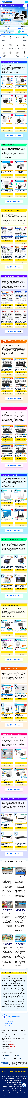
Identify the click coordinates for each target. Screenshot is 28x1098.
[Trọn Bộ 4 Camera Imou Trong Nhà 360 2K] (21, 231)
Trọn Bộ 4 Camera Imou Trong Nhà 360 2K (19, 238)
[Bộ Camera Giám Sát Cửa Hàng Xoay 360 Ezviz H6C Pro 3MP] (7, 250)
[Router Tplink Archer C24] (7, 494)
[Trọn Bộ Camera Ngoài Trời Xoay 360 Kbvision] (7, 363)
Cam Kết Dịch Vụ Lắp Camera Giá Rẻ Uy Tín (14, 972)
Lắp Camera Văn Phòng (7, 1086)
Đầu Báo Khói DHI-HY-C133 (6, 649)
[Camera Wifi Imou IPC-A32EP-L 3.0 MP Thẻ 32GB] (7, 80)
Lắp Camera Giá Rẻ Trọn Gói (10, 62)
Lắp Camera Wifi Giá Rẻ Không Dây (14, 1088)
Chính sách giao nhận (8, 1023)
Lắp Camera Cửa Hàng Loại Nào (13, 1084)
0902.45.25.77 (7, 28)
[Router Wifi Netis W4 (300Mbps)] (7, 513)
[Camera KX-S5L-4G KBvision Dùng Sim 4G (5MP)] (21, 184)
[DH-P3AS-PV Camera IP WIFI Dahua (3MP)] (7, 689)
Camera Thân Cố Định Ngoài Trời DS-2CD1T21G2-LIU (7, 761)
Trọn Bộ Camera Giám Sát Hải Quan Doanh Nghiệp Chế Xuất (7, 437)
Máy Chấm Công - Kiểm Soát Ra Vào (12, 539)
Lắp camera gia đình (18, 1080)
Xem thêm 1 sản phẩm (13, 267)
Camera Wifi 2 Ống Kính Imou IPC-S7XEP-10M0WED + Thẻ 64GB (20, 107)
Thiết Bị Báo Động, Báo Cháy (10, 605)
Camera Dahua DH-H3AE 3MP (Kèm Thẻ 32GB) (6, 126)
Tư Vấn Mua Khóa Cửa (20, 1092)
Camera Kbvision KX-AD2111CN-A (19, 780)
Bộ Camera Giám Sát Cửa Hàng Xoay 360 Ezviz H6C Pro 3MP (6, 257)
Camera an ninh (8, 1080)
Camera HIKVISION (21, 1078)
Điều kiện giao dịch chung (9, 1028)
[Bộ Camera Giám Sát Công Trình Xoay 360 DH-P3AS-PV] (21, 315)
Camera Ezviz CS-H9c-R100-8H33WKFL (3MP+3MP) (20, 696)
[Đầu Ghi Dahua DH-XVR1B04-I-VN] (7, 818)
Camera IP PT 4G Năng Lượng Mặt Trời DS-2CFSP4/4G (19, 172)
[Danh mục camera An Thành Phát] (25, 5)
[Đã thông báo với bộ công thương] (4, 1063)
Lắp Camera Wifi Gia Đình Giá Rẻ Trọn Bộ (6, 238)
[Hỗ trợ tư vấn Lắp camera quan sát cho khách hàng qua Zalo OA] (24, 1085)
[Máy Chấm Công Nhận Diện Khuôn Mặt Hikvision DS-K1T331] (7, 560)
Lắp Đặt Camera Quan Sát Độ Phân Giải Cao (13, 341)
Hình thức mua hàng (8, 1021)
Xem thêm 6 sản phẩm (13, 201)
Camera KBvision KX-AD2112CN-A (5, 780)
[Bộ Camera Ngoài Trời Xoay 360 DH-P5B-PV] (7, 296)
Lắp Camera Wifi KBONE (8, 1092)
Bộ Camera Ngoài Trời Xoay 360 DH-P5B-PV (7, 303)
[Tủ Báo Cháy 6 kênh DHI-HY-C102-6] (21, 624)
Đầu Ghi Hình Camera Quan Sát (11, 799)
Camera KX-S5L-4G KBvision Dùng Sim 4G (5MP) (20, 191)
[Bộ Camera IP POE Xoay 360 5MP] (21, 363)
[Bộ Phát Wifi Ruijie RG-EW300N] (21, 513)
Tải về (22, 31)
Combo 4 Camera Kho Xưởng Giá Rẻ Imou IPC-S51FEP (19, 303)
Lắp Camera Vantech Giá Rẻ (7, 1076)
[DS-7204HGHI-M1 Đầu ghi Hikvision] (7, 837)
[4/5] (14, 16)
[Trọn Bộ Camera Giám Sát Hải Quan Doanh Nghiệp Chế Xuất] (7, 430)
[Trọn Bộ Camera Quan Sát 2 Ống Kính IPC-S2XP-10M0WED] (21, 250)
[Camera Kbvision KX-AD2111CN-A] (21, 773)
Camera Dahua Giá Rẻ (21, 1076)
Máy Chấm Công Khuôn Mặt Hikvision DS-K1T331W (20, 567)
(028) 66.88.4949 (7, 32)
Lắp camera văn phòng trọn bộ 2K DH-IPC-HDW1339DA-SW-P (7, 322)
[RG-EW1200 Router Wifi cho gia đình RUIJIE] (21, 494)
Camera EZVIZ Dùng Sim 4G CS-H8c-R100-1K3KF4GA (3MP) (7, 191)
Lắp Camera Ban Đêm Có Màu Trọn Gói (13, 276)
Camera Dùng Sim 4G (8, 144)
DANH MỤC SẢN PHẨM (10, 5)
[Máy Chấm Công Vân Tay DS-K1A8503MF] (7, 579)
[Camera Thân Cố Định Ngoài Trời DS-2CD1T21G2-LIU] (7, 754)
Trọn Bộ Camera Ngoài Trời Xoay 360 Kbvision (6, 370)
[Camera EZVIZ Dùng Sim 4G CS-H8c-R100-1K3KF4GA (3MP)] (7, 184)
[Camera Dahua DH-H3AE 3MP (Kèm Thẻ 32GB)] (7, 119)
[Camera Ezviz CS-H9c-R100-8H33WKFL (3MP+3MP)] (21, 689)
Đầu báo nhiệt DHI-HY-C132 (20, 649)
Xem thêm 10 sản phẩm (13, 135)
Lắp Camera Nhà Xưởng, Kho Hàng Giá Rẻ (13, 408)
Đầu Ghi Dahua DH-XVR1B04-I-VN (5, 825)
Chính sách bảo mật (7, 1025)
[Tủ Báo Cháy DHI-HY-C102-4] (7, 624)
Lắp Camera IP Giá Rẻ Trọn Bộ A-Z (12, 210)
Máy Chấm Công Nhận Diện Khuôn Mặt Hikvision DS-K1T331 (7, 567)
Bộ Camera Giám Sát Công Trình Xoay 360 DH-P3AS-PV (20, 322)
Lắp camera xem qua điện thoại (14, 1082)
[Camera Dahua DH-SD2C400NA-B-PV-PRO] (21, 708)
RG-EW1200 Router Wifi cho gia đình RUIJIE (20, 501)
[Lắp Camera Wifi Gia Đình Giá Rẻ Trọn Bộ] (7, 231)
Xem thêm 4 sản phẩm (13, 725)
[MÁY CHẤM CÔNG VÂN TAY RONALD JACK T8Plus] (21, 579)
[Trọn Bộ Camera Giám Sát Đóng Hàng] (21, 449)
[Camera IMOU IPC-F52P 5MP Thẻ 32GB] (21, 80)
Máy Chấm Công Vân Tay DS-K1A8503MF (6, 586)
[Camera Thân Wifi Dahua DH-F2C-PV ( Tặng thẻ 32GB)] (21, 119)
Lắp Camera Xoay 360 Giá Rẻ (10, 668)
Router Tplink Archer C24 (6, 500)
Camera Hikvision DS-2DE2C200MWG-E (5, 715)
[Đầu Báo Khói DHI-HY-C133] (7, 643)
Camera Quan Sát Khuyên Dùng (11, 734)
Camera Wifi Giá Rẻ (7, 1090)
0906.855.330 (21, 28)
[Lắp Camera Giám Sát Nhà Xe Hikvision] (7, 449)
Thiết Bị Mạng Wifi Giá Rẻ (9, 475)
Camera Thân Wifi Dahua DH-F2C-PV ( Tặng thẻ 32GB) (20, 126)
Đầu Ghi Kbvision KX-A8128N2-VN (19, 825)
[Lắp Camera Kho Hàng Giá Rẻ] (21, 430)
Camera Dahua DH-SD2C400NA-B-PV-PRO (19, 715)
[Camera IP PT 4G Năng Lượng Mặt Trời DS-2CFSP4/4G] (21, 165)
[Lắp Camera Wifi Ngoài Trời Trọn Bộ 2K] (7, 382)
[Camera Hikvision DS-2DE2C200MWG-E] (7, 708)
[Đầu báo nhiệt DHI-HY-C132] (21, 643)
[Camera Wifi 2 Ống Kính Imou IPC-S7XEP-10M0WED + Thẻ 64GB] (21, 99)
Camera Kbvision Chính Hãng (8, 1078)
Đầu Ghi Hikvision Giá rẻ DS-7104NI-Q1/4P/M (20, 844)
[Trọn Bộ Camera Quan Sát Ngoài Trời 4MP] (21, 382)
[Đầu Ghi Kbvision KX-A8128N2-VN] (21, 818)
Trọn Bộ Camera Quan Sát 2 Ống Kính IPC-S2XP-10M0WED (20, 257)
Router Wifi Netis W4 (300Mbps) (5, 520)
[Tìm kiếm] (26, 2)
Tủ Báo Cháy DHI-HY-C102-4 (7, 630)
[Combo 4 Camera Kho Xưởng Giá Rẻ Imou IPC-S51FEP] (21, 296)
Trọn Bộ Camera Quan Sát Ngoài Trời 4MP (20, 389)
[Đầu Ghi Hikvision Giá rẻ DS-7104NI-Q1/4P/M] (21, 837)
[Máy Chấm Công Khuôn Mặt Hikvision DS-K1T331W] (21, 560)
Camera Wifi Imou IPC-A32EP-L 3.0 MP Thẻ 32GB (6, 87)
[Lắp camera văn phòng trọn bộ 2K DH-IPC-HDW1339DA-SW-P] (7, 315)
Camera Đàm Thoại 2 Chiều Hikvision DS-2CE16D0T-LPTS (20, 761)
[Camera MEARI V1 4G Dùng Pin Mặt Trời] (7, 165)
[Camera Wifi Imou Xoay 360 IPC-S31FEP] (7, 99)
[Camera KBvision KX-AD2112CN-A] (7, 773)
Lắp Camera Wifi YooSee (19, 1090)
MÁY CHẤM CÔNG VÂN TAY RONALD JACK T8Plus (20, 586)
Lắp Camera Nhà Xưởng (20, 1086)
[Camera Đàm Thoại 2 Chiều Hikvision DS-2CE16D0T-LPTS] (21, 754)
